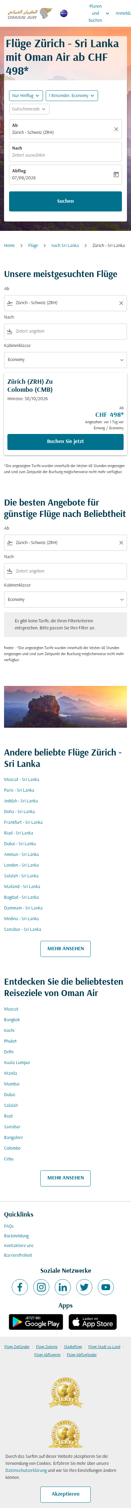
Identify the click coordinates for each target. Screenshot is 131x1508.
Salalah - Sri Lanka (21, 876)
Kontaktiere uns (19, 1245)
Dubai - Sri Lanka (20, 844)
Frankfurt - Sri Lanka (23, 822)
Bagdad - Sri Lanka (21, 897)
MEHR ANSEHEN (65, 949)
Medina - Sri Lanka (21, 918)
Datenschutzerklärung (26, 1470)
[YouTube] (106, 1287)
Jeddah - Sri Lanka (21, 801)
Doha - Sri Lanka (19, 811)
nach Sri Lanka (65, 245)
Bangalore (13, 1137)
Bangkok (12, 1020)
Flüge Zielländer (17, 1347)
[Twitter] (84, 1287)
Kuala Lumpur (17, 1062)
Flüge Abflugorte (47, 1355)
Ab (15, 125)
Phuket (10, 1041)
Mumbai (11, 1084)
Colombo (12, 1148)
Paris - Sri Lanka (19, 790)
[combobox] (65, 302)
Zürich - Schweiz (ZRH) (33, 132)
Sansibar (12, 1127)
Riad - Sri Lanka (18, 833)
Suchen (65, 201)
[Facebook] (20, 1287)
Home (9, 245)
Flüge (33, 245)
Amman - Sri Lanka (21, 854)
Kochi (9, 1030)
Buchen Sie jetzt (65, 441)
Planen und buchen (100, 13)
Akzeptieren (66, 1494)
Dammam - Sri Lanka (23, 908)
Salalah (11, 1105)
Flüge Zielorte (46, 1347)
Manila (10, 1073)
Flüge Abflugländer (82, 1355)
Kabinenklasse (17, 345)
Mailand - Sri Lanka (22, 886)
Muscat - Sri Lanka (21, 779)
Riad (8, 1116)
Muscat (11, 1009)
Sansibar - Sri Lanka (22, 929)
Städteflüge (73, 1347)
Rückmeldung (16, 1236)
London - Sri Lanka (21, 865)
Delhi (8, 1052)
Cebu (8, 1159)
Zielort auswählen (28, 155)
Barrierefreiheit (18, 1255)
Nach (17, 148)
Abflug (19, 171)
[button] (72, 95)
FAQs (9, 1226)
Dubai (9, 1094)
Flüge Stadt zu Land (104, 1347)
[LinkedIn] (63, 1287)
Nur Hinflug (22, 95)
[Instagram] (41, 1287)
